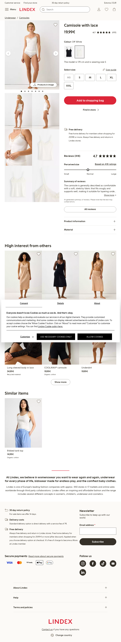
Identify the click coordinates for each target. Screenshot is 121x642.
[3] (28, 91)
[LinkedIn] (83, 572)
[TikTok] (103, 563)
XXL (68, 85)
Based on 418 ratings (105, 164)
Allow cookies (94, 336)
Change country (63, 635)
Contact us (47, 629)
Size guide (111, 69)
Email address (87, 525)
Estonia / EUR (110, 3)
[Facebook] (93, 563)
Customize (25, 336)
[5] (35, 91)
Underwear (10, 17)
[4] (32, 91)
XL (111, 77)
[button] (32, 54)
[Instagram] (83, 563)
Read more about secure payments (46, 556)
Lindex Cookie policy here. (50, 326)
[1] (21, 91)
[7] (42, 91)
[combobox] (65, 9)
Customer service (12, 3)
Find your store (30, 3)
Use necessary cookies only (56, 336)
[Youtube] (113, 563)
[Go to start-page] (27, 9)
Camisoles (24, 17)
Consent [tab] (24, 303)
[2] (25, 91)
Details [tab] (60, 303)
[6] (39, 91)
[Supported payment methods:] (41, 563)
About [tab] (97, 303)
